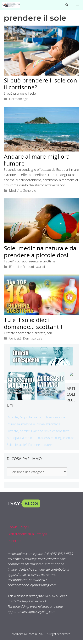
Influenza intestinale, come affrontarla (33, 424)
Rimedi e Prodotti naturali (27, 266)
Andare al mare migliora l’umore (37, 159)
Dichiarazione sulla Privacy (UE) (30, 534)
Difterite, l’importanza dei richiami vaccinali (36, 417)
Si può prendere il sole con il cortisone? (40, 83)
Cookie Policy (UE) (21, 527)
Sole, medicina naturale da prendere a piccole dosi (40, 251)
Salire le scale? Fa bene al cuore (29, 444)
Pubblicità (14, 540)
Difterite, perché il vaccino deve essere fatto (38, 431)
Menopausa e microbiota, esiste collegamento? (40, 437)
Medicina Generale (22, 190)
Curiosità (15, 338)
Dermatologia (18, 99)
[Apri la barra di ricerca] (66, 5)
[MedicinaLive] (11, 5)
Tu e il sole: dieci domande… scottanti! (33, 323)
